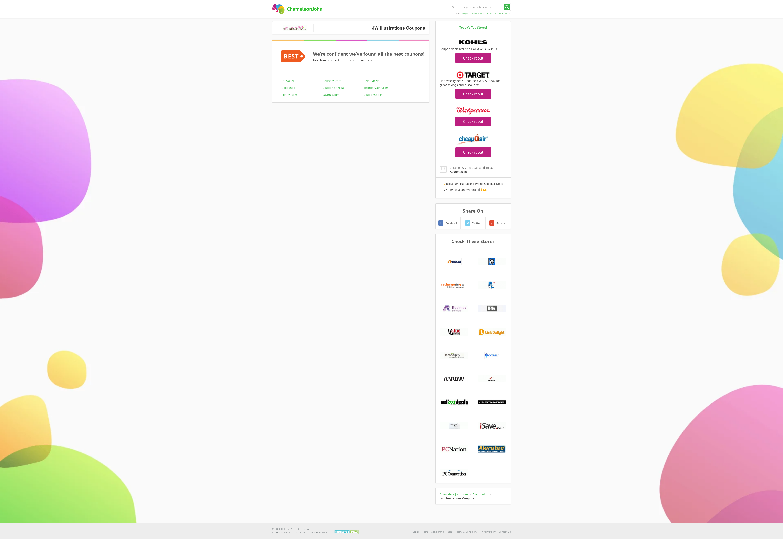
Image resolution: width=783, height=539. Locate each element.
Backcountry (504, 13)
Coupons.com (332, 81)
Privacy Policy (488, 531)
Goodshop (288, 88)
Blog (450, 531)
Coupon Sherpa (333, 88)
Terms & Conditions (467, 531)
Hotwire (473, 13)
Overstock (483, 13)
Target (465, 13)
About (415, 531)
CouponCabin (373, 95)
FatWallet (287, 81)
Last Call (493, 13)
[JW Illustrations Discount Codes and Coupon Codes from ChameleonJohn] (297, 8)
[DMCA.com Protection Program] (346, 531)
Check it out (473, 58)
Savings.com (331, 95)
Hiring (425, 531)
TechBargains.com (376, 88)
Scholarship (438, 531)
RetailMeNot (372, 81)
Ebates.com (289, 95)
